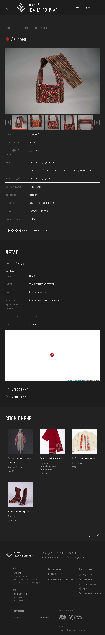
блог (69, 557)
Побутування (21, 263)
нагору (92, 536)
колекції (60, 553)
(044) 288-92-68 (22, 579)
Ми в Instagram (88, 579)
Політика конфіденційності (67, 630)
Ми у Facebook (88, 575)
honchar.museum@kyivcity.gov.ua (30, 582)
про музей (47, 553)
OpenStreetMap (80, 380)
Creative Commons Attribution (36, 230)
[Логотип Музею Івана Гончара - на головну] (36, 7)
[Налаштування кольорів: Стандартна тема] (77, 8)
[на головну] (19, 555)
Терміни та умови (83, 630)
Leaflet (70, 380)
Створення (19, 388)
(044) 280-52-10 (33, 579)
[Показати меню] (97, 7)
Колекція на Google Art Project (93, 593)
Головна (8, 28)
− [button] (9, 337)
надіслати (44, 617)
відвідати (79, 557)
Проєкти (72, 553)
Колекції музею (23, 28)
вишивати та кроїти (53, 557)
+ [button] (9, 333)
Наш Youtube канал (89, 584)
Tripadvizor (86, 588)
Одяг (37, 28)
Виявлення (19, 396)
